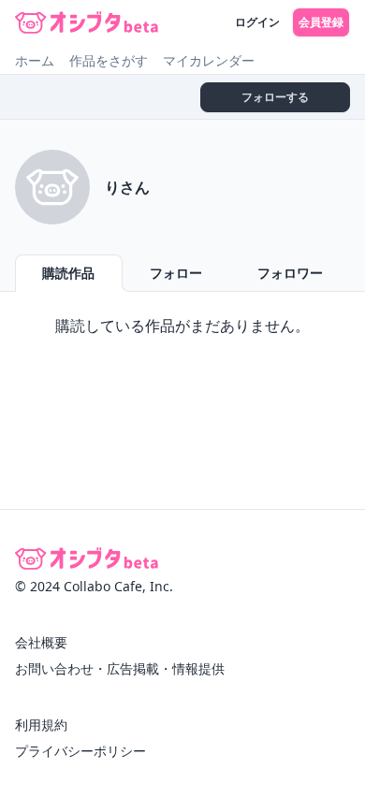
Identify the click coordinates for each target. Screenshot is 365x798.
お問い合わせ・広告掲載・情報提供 (120, 668)
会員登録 (321, 22)
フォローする (275, 97)
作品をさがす (108, 60)
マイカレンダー (209, 60)
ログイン (257, 22)
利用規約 (41, 724)
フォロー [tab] (176, 273)
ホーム (34, 60)
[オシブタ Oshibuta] (86, 22)
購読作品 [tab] (68, 273)
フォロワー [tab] (290, 273)
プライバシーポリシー (80, 751)
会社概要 (41, 642)
